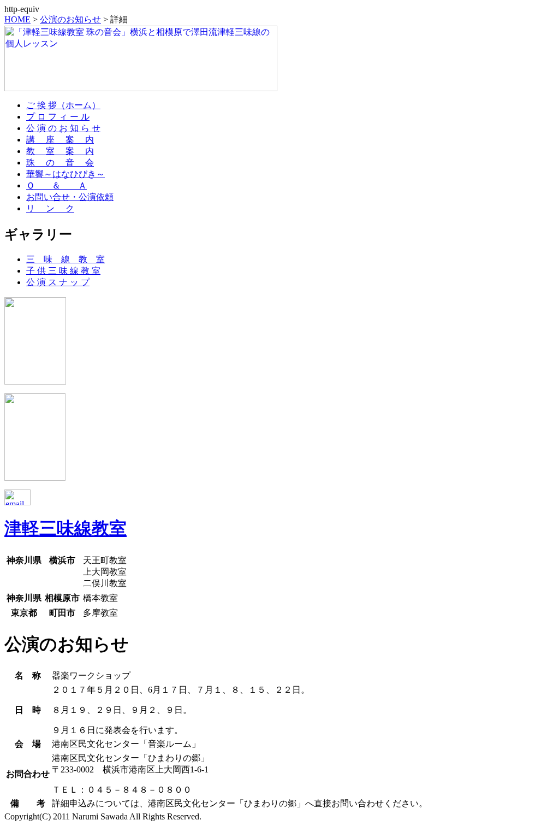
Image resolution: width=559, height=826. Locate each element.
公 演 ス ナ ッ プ (58, 282)
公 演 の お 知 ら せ (63, 128)
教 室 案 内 (60, 151)
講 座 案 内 (60, 139)
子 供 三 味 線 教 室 (63, 270)
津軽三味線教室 (65, 528)
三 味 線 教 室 (65, 259)
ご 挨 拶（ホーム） (63, 105)
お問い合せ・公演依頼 (70, 197)
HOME (17, 19)
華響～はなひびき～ (65, 174)
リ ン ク (50, 208)
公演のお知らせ (70, 19)
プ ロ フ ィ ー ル (58, 116)
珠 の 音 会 (60, 162)
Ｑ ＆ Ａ (56, 185)
